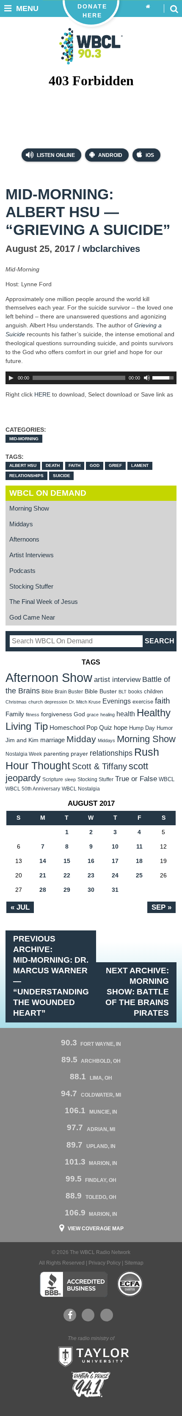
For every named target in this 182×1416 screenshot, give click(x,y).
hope (120, 727)
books (135, 691)
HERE (42, 394)
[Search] (174, 8)
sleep (70, 779)
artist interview (117, 679)
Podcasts (22, 570)
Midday (81, 739)
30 (91, 889)
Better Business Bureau (73, 1284)
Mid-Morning (24, 438)
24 (115, 875)
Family (15, 714)
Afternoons (24, 539)
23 (91, 875)
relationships (26, 475)
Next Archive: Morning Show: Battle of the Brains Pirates (137, 991)
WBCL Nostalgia (81, 789)
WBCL (166, 779)
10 (115, 846)
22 (66, 875)
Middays (21, 524)
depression (55, 701)
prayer (79, 753)
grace (93, 714)
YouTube (88, 1315)
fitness (32, 714)
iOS (150, 155)
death (53, 465)
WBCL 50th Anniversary (33, 789)
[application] (91, 377)
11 (139, 846)
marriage (52, 740)
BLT (123, 691)
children (153, 691)
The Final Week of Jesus (43, 601)
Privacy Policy (104, 1263)
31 (115, 889)
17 (115, 860)
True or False (136, 778)
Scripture (52, 779)
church (35, 701)
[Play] (11, 377)
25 (139, 875)
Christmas (16, 701)
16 (91, 860)
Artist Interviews (31, 555)
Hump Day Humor (151, 728)
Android (110, 155)
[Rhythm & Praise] (91, 1384)
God (94, 465)
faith (74, 465)
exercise (142, 701)
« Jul (20, 907)
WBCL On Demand (47, 493)
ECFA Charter (130, 1284)
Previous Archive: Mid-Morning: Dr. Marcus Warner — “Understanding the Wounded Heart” (51, 975)
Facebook (69, 1315)
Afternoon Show (49, 677)
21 (42, 875)
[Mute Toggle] (146, 377)
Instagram (106, 1315)
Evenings (116, 701)
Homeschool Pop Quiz (81, 727)
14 (42, 860)
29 (66, 889)
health (125, 714)
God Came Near (32, 617)
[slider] (164, 377)
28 (42, 889)
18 (139, 860)
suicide (61, 475)
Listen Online (55, 155)
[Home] (148, 6)
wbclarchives (111, 248)
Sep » (161, 907)
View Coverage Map (96, 1228)
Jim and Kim (22, 740)
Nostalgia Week (24, 754)
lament (140, 465)
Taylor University (91, 1356)
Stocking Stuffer (31, 586)
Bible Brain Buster (62, 692)
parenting (56, 753)
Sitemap (133, 1263)
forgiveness (56, 714)
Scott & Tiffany (99, 766)
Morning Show (29, 508)
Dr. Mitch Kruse (85, 701)
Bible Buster (101, 691)
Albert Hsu (22, 465)
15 (66, 860)
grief (115, 465)
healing (107, 714)
